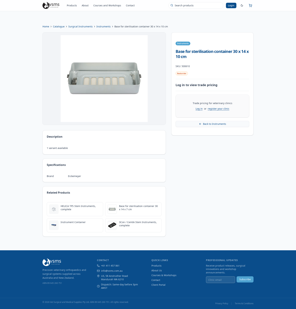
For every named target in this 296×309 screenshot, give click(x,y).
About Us (156, 270)
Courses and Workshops (107, 5)
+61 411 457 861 (110, 265)
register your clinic (218, 108)
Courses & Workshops (163, 275)
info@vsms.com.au (112, 270)
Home (45, 26)
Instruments (103, 26)
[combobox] (195, 5)
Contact (130, 5)
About (85, 5)
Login (231, 5)
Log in (199, 108)
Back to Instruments (214, 123)
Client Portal (158, 284)
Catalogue (59, 26)
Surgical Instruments (80, 26)
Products (72, 5)
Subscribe (245, 279)
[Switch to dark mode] (242, 5)
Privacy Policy (221, 303)
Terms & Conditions (244, 303)
